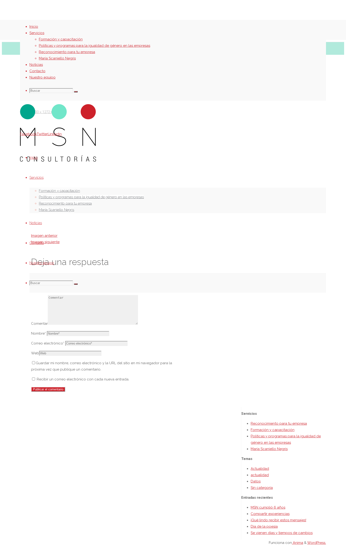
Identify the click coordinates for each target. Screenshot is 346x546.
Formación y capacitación (272, 430)
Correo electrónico (47, 343)
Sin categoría (262, 488)
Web (35, 353)
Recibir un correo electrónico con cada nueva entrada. (83, 379)
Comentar (39, 323)
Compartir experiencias (270, 514)
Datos (256, 481)
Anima (297, 543)
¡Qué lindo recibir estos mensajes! (278, 520)
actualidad (260, 475)
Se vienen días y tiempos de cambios (282, 533)
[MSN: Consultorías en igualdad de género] (58, 160)
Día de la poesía (264, 526)
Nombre (38, 333)
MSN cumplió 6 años (268, 507)
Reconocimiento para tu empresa (279, 423)
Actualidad (260, 469)
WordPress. (316, 543)
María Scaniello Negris (269, 449)
